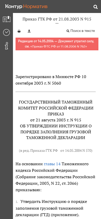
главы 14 (52, 163)
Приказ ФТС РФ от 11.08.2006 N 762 (58, 46)
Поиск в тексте (82, 31)
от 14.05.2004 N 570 (75, 150)
